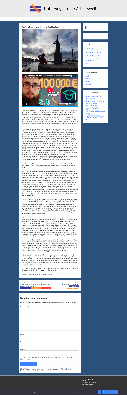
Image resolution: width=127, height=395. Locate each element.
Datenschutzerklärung (110, 392)
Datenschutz (78, 19)
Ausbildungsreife (93, 96)
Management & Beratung (93, 52)
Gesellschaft (92, 108)
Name (22, 334)
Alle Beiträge (89, 60)
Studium (89, 111)
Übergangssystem (94, 118)
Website (22, 349)
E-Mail (22, 342)
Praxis (87, 76)
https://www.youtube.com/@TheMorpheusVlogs (37, 274)
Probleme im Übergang (93, 58)
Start (28, 19)
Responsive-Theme (87, 384)
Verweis (88, 81)
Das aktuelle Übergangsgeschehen (92, 49)
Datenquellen (91, 103)
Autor (69, 19)
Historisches (90, 110)
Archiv (87, 63)
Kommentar (24, 307)
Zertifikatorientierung (93, 115)
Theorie (87, 79)
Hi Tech (97, 110)
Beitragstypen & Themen (57, 19)
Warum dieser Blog (38, 19)
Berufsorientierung (95, 101)
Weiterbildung (99, 112)
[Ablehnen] (125, 392)
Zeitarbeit (87, 113)
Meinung (88, 84)
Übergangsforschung (92, 55)
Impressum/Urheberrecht (92, 19)
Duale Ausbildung (94, 104)
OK (99, 392)
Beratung (90, 98)
